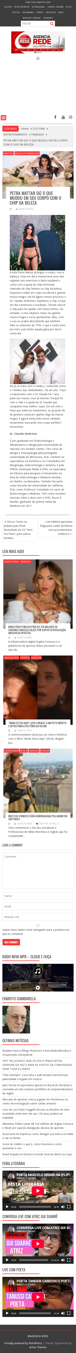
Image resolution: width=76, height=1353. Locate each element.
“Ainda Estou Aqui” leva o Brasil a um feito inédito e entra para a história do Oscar (37, 724)
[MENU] (3, 117)
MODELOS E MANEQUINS (27, 153)
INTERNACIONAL (38, 6)
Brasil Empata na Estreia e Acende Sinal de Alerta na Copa (37, 1154)
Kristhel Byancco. (50, 823)
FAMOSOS (8, 153)
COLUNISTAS (51, 12)
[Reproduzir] (7, 1207)
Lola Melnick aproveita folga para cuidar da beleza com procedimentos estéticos (56, 528)
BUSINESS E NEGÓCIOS (32, 17)
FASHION (45, 750)
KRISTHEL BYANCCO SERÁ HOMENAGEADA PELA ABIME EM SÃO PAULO (37, 817)
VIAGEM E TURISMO (55, 6)
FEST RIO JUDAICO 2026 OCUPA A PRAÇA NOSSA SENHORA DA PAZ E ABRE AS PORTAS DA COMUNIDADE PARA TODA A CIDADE (37, 1065)
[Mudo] (63, 1207)
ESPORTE (40, 12)
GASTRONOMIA (28, 12)
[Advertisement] (38, 88)
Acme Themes (38, 1347)
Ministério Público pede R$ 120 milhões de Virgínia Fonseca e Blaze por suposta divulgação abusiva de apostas (37, 630)
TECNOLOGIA (48, 17)
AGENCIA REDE (25, 208)
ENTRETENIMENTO (21, 6)
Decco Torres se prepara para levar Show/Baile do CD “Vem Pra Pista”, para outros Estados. (18, 530)
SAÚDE (60, 12)
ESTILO (68, 6)
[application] (38, 1191)
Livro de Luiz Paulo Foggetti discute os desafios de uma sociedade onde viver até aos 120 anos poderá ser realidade (35, 1113)
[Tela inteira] (69, 1207)
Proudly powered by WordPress (23, 1343)
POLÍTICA (16, 12)
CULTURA (8, 6)
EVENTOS (25, 657)
